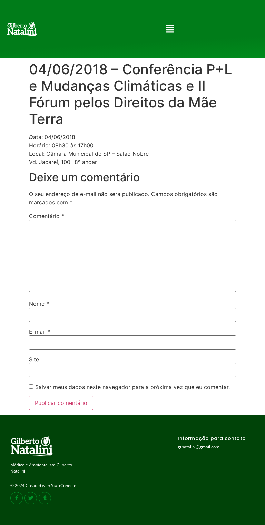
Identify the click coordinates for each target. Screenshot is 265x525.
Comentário (46, 216)
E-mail (39, 331)
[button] (170, 29)
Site (34, 359)
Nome (39, 304)
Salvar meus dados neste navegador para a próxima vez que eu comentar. (132, 387)
